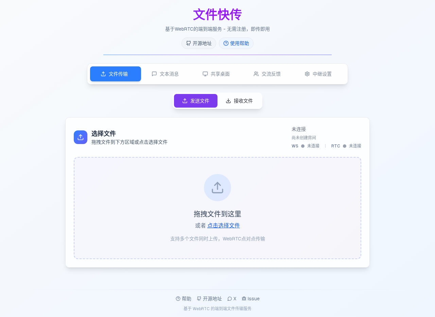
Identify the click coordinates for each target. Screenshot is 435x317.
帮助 (186, 299)
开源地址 (212, 299)
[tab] (115, 73)
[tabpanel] (217, 180)
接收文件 (243, 101)
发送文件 (199, 101)
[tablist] (217, 73)
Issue (254, 299)
